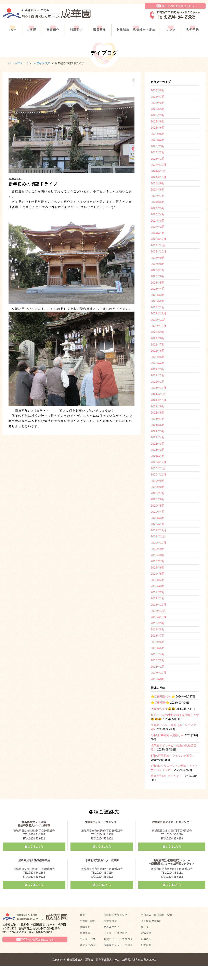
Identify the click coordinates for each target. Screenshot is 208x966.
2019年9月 (158, 548)
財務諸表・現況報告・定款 (156, 915)
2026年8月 (158, 90)
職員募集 (99, 29)
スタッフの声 (87, 945)
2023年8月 (158, 263)
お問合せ (146, 945)
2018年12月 (158, 604)
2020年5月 (158, 505)
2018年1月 (158, 666)
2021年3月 (158, 443)
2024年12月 (158, 164)
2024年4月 (158, 214)
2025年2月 (158, 152)
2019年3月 (158, 586)
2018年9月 (158, 623)
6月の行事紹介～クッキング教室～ (173, 755)
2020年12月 (158, 462)
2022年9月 (158, 332)
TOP (12, 29)
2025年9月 (158, 115)
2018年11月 (158, 610)
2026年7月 (158, 96)
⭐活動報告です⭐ (163, 696)
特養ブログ (110, 921)
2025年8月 (158, 121)
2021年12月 (158, 387)
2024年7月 (158, 195)
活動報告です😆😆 (163, 708)
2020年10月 (158, 474)
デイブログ (43, 63)
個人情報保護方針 (151, 921)
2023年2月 (158, 301)
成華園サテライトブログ (118, 945)
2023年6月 (158, 276)
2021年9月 (158, 406)
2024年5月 (158, 208)
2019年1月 (158, 598)
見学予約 (192, 29)
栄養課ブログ (111, 927)
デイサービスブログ (115, 933)
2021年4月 (158, 437)
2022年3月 (158, 369)
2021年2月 (158, 449)
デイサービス (87, 939)
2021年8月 (158, 412)
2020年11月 (158, 468)
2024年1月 (158, 233)
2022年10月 (158, 325)
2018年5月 (158, 648)
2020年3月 (158, 518)
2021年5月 (158, 431)
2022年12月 (158, 313)
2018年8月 (158, 629)
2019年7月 (158, 561)
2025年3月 (158, 146)
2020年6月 (158, 499)
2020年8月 (158, 486)
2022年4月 (158, 363)
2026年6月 (158, 102)
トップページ (20, 63)
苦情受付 (146, 933)
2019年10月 (158, 542)
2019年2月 (158, 592)
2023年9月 (158, 257)
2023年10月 (158, 251)
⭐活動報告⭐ (160, 702)
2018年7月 (158, 635)
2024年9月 (158, 183)
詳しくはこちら (34, 846)
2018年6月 (158, 641)
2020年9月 (158, 480)
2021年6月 (158, 425)
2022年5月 (158, 356)
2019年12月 (158, 530)
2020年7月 (158, 493)
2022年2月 (158, 375)
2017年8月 (158, 679)
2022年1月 (158, 381)
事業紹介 (53, 29)
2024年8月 (158, 189)
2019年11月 (158, 536)
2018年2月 (158, 660)
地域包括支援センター (117, 915)
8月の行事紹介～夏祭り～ (167, 735)
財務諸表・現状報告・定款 (136, 29)
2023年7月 (158, 270)
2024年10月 (158, 177)
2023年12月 (158, 239)
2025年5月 (158, 133)
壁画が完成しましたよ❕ (167, 776)
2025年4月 (158, 140)
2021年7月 (158, 418)
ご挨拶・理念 (87, 921)
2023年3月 (158, 295)
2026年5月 (158, 109)
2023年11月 (158, 245)
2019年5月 (158, 573)
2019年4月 (158, 580)
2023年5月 (158, 282)
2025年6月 (158, 127)
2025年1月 (158, 158)
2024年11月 (158, 171)
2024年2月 (158, 226)
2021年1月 (158, 456)
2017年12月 (158, 672)
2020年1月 (158, 524)
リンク (171, 29)
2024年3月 (158, 220)
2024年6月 (158, 202)
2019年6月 (158, 567)
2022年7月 (158, 344)
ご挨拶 (31, 29)
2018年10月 (158, 617)
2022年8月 (158, 338)
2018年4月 (158, 654)
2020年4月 (158, 511)
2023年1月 (158, 307)
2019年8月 (158, 555)
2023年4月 (158, 288)
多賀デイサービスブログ (118, 939)
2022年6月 (158, 350)
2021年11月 (158, 394)
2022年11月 (158, 319)
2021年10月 (158, 400)
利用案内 (76, 29)
